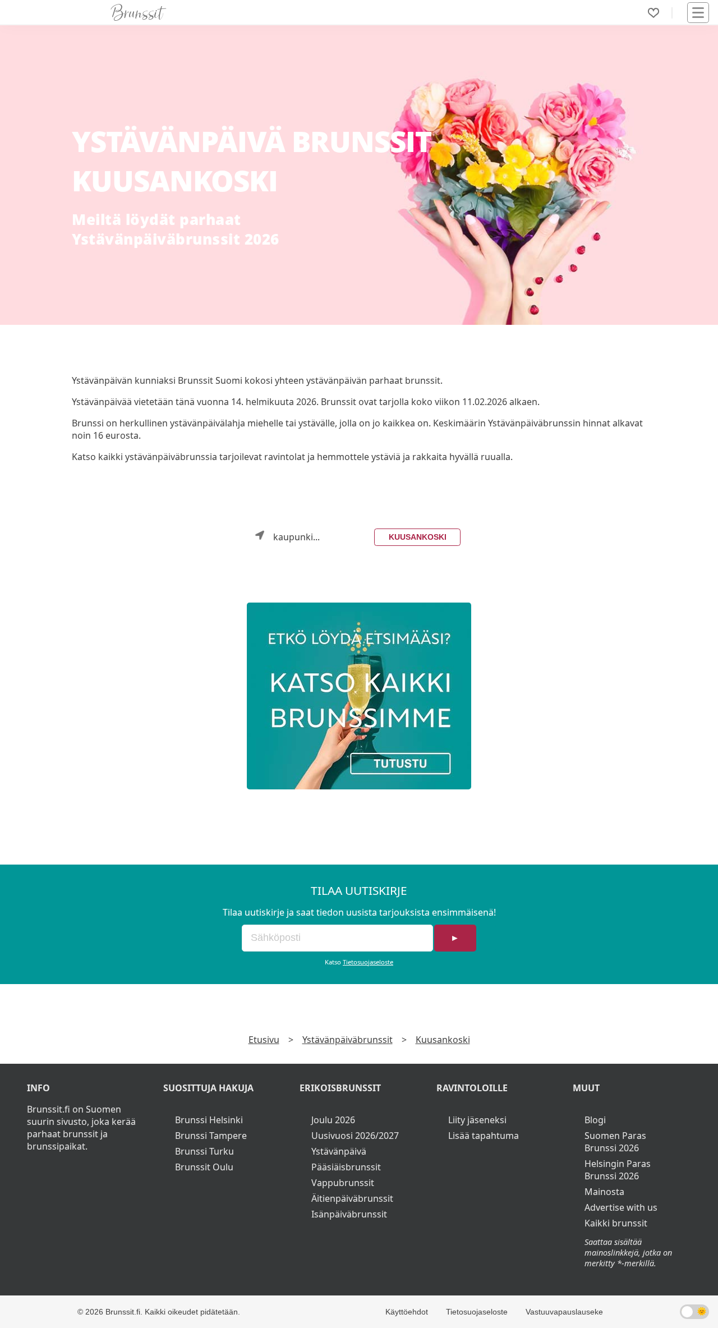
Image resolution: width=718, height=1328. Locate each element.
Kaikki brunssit (615, 1223)
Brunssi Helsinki (209, 1120)
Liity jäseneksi (477, 1120)
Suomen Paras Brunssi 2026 (615, 1141)
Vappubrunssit (342, 1183)
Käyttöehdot (406, 1311)
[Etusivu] (139, 12)
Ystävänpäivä (338, 1151)
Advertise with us (620, 1207)
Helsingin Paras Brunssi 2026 (617, 1169)
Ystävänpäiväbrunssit (347, 1039)
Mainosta (604, 1191)
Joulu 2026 (333, 1120)
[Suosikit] (653, 13)
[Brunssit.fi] (359, 696)
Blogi (595, 1120)
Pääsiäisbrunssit (346, 1167)
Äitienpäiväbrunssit (352, 1198)
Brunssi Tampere (211, 1135)
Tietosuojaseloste (368, 962)
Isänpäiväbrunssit (349, 1214)
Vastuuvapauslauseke (564, 1311)
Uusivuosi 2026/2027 (355, 1135)
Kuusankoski (418, 536)
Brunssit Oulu (204, 1167)
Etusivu (263, 1039)
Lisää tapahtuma (483, 1135)
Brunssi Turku (204, 1151)
